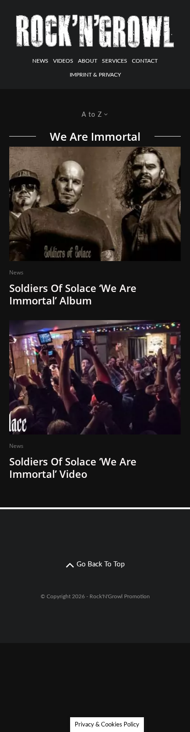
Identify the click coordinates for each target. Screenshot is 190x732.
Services (114, 61)
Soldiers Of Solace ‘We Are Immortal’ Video (73, 467)
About (87, 61)
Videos (63, 61)
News (40, 61)
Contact (145, 61)
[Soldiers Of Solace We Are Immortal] (95, 377)
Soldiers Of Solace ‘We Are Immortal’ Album (73, 294)
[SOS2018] (95, 204)
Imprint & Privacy (95, 74)
